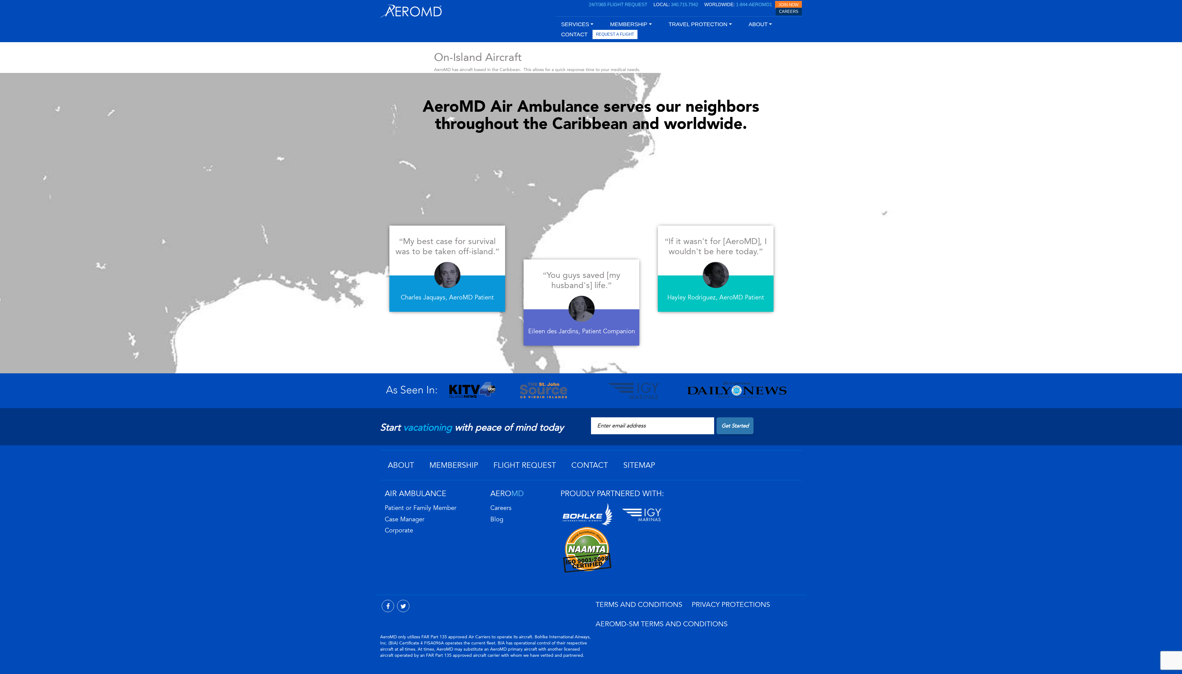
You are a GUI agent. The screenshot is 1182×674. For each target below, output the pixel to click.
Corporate (399, 530)
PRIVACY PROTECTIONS (731, 604)
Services (575, 24)
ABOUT (401, 465)
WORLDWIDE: (738, 4)
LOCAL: (675, 4)
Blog (496, 519)
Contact (589, 465)
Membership (453, 465)
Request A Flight (615, 34)
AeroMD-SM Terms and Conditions (662, 624)
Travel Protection (698, 24)
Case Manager (404, 519)
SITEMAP (639, 465)
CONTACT (574, 34)
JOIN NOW (788, 4)
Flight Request (524, 465)
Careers (501, 508)
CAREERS (788, 11)
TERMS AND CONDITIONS (639, 604)
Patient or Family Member (420, 508)
